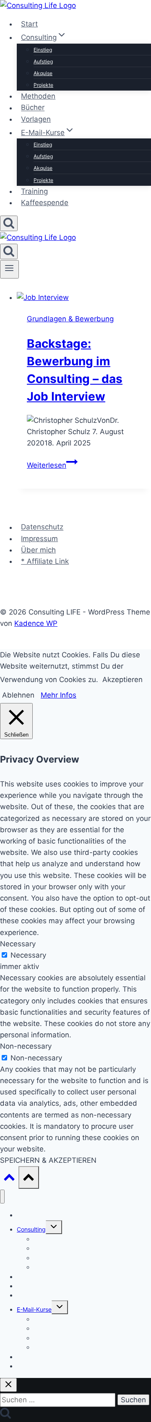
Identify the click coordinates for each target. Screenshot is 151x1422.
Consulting (31, 1229)
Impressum (39, 538)
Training (34, 191)
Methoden (38, 96)
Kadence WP (35, 623)
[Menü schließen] (2, 1196)
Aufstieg (43, 61)
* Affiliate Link (45, 561)
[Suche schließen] (8, 1385)
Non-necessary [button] (26, 1046)
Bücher (32, 108)
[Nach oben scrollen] (9, 1179)
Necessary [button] (18, 944)
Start (29, 24)
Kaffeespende (44, 202)
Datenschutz (42, 527)
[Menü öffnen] (9, 269)
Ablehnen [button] (18, 695)
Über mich (38, 550)
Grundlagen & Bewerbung (70, 319)
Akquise (43, 73)
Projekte (43, 85)
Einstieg (43, 50)
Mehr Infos (58, 695)
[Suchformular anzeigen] (9, 223)
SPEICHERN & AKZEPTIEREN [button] (48, 1160)
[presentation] (84, 297)
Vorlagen (36, 119)
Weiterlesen (52, 465)
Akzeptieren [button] (122, 679)
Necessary (28, 955)
